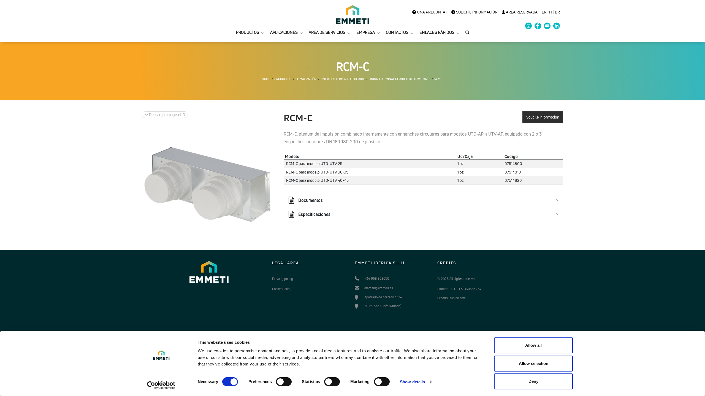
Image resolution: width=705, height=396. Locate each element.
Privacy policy (282, 278)
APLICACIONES (284, 32)
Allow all (533, 345)
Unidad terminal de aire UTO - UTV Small (399, 79)
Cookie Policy (281, 289)
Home (266, 79)
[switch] (284, 381)
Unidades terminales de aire (343, 79)
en (544, 12)
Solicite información (476, 12)
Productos (282, 79)
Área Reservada (521, 12)
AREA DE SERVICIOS (327, 32)
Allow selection (533, 363)
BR (557, 12)
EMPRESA (365, 32)
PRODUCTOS (247, 32)
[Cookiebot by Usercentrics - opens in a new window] (161, 385)
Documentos (310, 200)
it (550, 12)
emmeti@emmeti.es (378, 288)
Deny (533, 381)
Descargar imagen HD (166, 114)
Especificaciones (314, 214)
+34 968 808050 (376, 278)
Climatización (305, 79)
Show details (412, 382)
